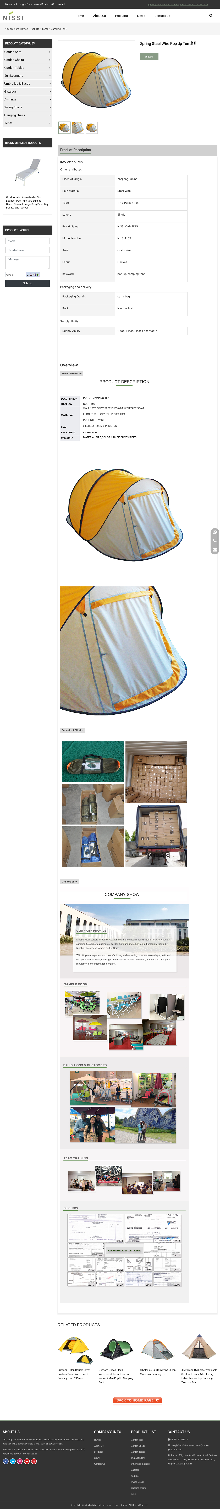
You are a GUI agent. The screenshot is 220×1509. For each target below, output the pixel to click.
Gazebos (10, 91)
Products (121, 16)
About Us (99, 16)
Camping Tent (59, 28)
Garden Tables (14, 68)
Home (79, 16)
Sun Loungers (13, 75)
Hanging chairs (14, 115)
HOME (97, 1439)
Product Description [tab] (75, 149)
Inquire (149, 56)
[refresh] (33, 274)
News (141, 16)
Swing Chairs (13, 107)
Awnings (10, 99)
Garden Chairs (14, 60)
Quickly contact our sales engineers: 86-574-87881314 (178, 4)
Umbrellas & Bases (17, 83)
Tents (45, 28)
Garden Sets (12, 52)
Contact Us (162, 16)
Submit (27, 283)
